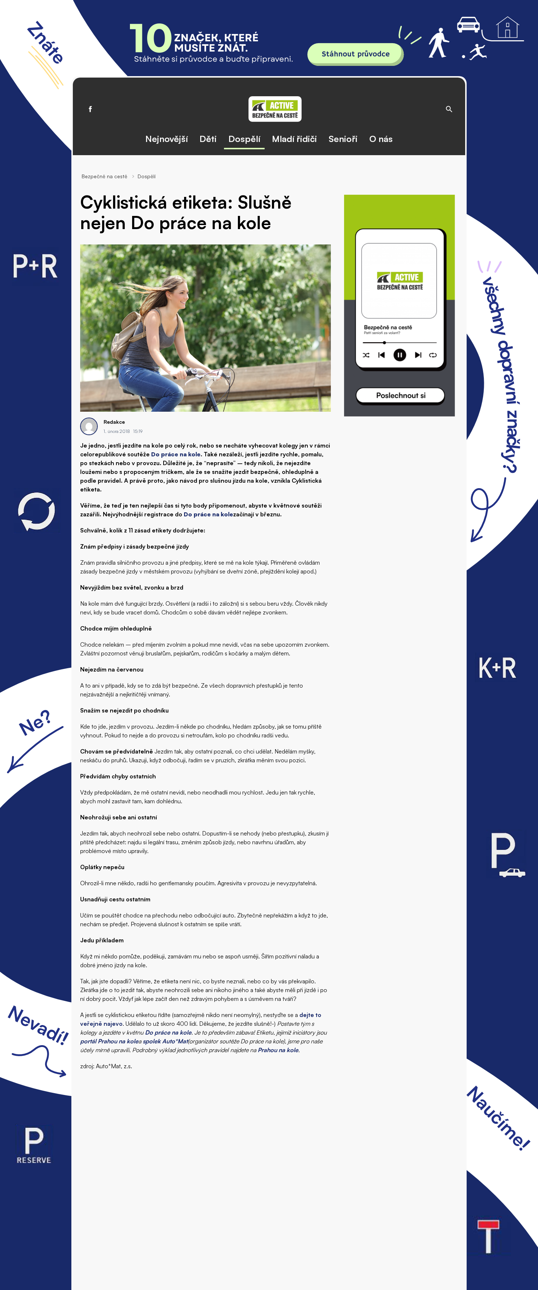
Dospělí (244, 138)
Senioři (343, 138)
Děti (208, 138)
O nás (381, 138)
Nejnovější (166, 138)
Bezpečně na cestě (104, 176)
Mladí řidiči (294, 138)
